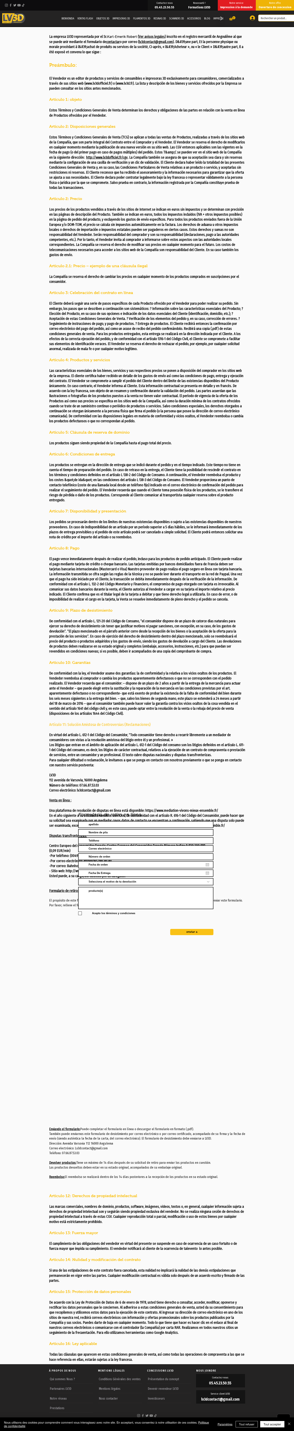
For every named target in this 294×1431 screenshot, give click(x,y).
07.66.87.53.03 (89, 785)
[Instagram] (6, 5)
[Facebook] (11, 5)
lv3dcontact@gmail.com (156, 42)
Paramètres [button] (225, 1424)
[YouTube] (19, 5)
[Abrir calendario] (207, 864)
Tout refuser (246, 1424)
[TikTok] (23, 5)
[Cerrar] (289, 1424)
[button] (232, 18)
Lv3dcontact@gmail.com (91, 1148)
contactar (113, 42)
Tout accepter (272, 1424)
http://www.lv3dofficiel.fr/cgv (107, 157)
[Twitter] (15, 5)
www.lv (90, 83)
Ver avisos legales (152, 36)
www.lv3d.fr (125, 83)
